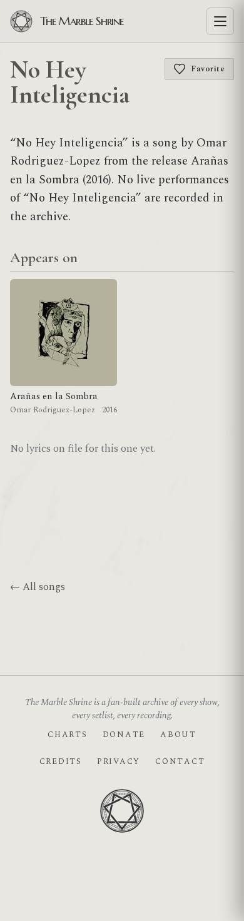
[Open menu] (220, 21)
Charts (67, 734)
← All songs (37, 587)
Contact (180, 761)
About (178, 734)
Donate (124, 734)
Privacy (118, 761)
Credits (60, 761)
